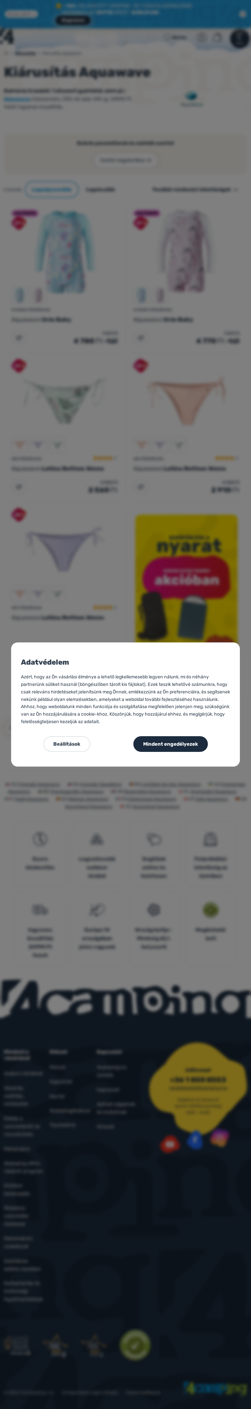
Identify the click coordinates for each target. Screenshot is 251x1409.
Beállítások (66, 744)
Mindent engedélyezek (170, 744)
